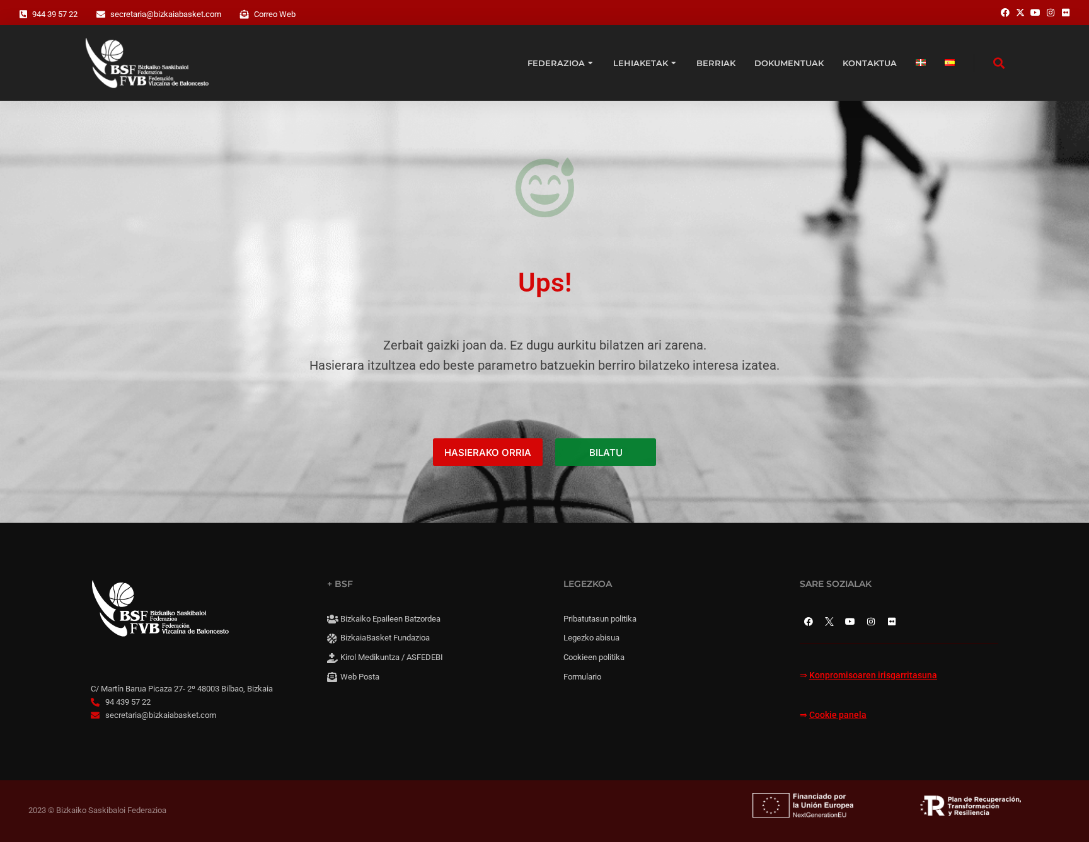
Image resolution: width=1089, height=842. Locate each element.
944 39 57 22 (55, 14)
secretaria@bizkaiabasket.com (165, 14)
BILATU (606, 452)
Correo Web (275, 14)
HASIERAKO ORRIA (487, 452)
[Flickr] (892, 621)
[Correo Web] (244, 14)
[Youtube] (850, 621)
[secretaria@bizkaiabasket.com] (100, 14)
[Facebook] (808, 621)
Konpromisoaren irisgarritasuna (873, 675)
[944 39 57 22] (23, 14)
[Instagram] (871, 621)
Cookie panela (838, 715)
